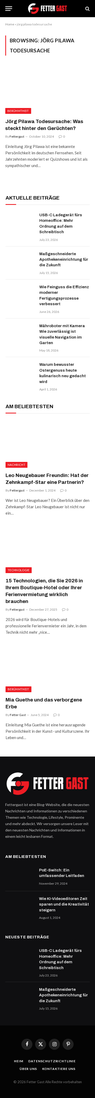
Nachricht (16, 464)
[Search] (87, 9)
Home (9, 24)
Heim (18, 1061)
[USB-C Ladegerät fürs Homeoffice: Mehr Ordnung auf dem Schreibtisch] (20, 222)
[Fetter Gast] (47, 8)
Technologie (19, 570)
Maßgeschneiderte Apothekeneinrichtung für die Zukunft (63, 259)
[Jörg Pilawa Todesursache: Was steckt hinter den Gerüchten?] (47, 90)
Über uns (28, 1069)
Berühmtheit (18, 110)
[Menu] (8, 9)
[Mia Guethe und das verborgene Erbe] (48, 668)
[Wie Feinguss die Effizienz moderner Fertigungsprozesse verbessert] (20, 294)
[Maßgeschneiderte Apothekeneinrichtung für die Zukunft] (20, 261)
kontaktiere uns (59, 1069)
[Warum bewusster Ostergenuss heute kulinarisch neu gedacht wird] (20, 371)
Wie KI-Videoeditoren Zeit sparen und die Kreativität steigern (64, 904)
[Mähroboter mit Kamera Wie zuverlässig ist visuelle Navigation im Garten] (20, 333)
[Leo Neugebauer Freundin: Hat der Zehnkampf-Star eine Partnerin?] (48, 444)
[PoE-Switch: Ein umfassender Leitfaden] (19, 877)
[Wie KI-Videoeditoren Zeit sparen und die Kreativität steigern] (19, 906)
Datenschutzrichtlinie (52, 1061)
